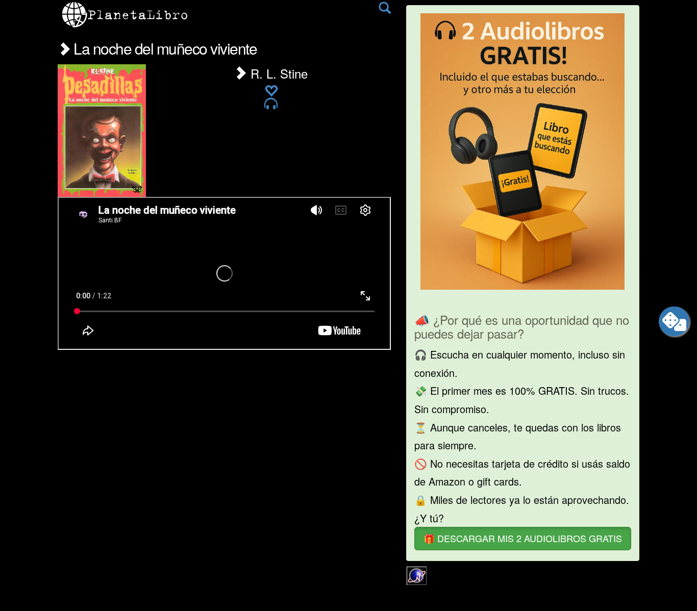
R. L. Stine (277, 73)
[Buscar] (385, 10)
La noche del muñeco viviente (163, 48)
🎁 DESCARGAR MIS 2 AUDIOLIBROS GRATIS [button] (523, 538)
